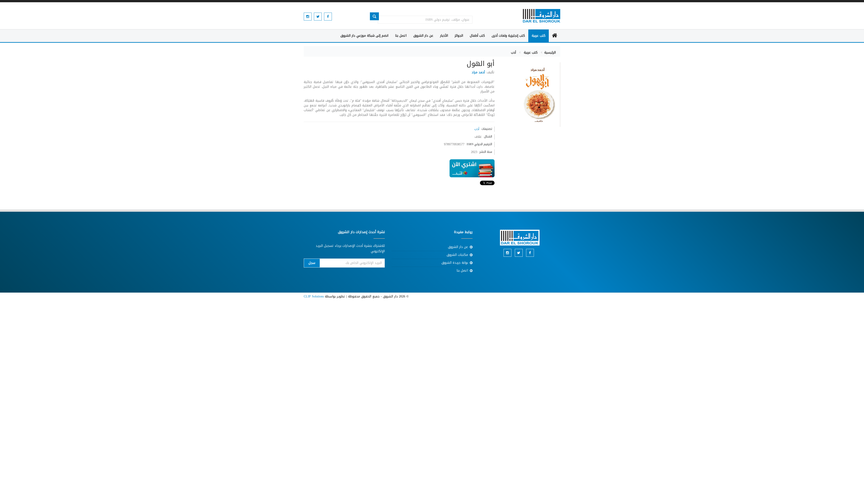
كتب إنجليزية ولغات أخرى (508, 36)
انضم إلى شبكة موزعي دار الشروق (364, 36)
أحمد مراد (478, 72)
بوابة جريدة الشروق (454, 263)
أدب (513, 53)
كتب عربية (538, 36)
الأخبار (444, 36)
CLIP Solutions (314, 296)
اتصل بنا (401, 36)
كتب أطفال (477, 36)
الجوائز (459, 36)
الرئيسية (550, 53)
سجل (311, 263)
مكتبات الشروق (457, 255)
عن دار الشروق (423, 36)
